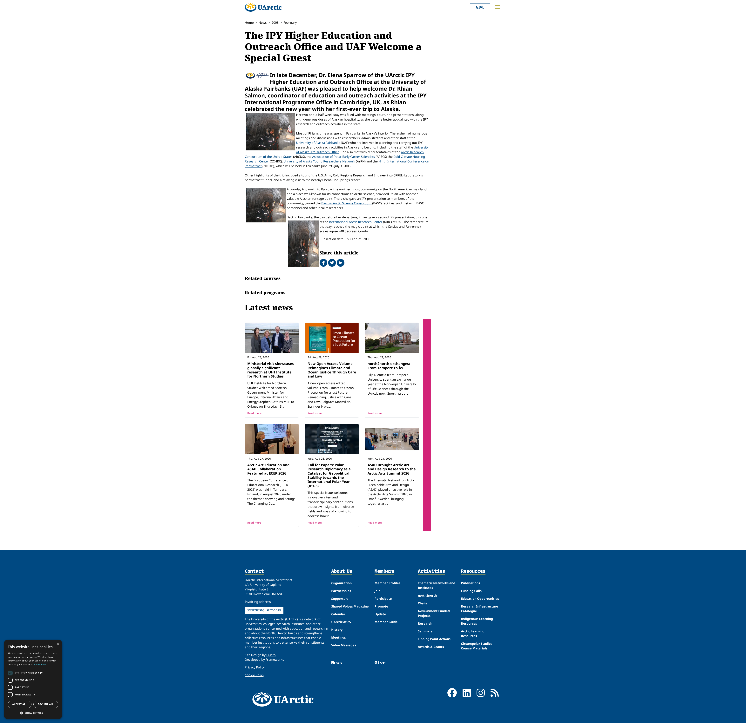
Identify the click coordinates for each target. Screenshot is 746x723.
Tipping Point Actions (434, 639)
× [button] (57, 643)
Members (384, 571)
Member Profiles (387, 583)
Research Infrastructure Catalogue (479, 608)
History (336, 630)
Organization (341, 583)
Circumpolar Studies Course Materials (476, 645)
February (290, 22)
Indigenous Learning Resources (477, 621)
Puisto (271, 655)
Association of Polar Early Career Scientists (344, 156)
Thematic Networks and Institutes (436, 585)
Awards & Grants (431, 647)
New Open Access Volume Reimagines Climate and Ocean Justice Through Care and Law (332, 369)
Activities (431, 571)
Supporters (339, 598)
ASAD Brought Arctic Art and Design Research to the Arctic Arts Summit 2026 (392, 469)
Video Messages (343, 645)
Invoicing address (258, 602)
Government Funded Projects (434, 613)
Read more (254, 413)
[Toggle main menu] (497, 7)
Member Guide (386, 622)
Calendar (338, 614)
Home (249, 22)
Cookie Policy (254, 675)
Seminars (425, 631)
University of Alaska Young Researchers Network (319, 161)
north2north (427, 595)
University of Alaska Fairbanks (318, 143)
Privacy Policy (255, 667)
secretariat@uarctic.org (264, 610)
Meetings (338, 637)
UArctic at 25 (341, 622)
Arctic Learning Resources (473, 633)
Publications (470, 583)
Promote (381, 606)
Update (380, 614)
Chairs (423, 603)
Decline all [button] (46, 704)
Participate (383, 598)
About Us (341, 571)
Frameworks (275, 659)
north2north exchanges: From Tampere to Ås (389, 365)
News (263, 22)
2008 (275, 22)
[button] (33, 713)
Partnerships (341, 591)
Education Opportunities (480, 598)
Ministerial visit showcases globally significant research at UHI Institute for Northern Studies (270, 369)
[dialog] (33, 679)
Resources (473, 571)
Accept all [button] (19, 704)
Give (480, 7)
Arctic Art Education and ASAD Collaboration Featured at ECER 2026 (268, 469)
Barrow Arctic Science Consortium (346, 203)
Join (377, 591)
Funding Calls (471, 591)
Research (425, 623)
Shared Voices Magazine (350, 606)
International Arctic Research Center (356, 222)
